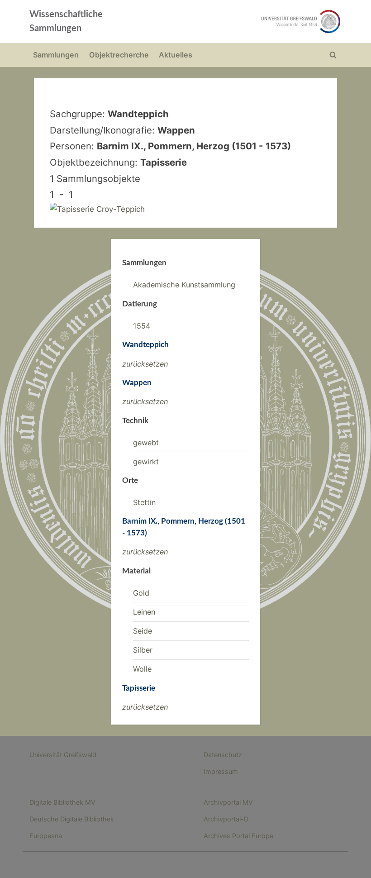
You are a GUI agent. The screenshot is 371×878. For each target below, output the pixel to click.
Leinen (144, 611)
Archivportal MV (228, 802)
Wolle (142, 668)
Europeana (45, 836)
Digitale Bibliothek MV (62, 802)
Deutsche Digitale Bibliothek (71, 819)
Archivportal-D (226, 819)
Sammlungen (56, 54)
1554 (141, 325)
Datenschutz (223, 755)
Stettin (144, 502)
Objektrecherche (119, 54)
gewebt (146, 442)
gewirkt (146, 461)
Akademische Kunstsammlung (184, 284)
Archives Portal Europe (238, 836)
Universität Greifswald (62, 755)
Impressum (221, 771)
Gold (141, 592)
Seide (142, 630)
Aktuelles (175, 54)
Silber (142, 649)
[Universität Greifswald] (248, 21)
